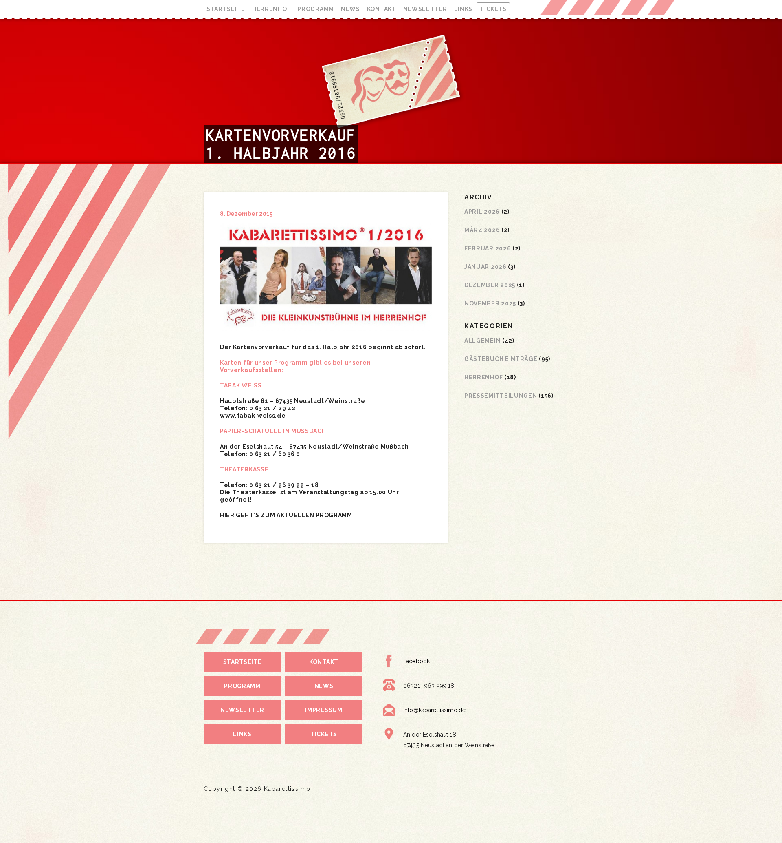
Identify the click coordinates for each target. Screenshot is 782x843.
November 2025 (490, 303)
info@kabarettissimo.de (434, 710)
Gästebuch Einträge (501, 359)
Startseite (225, 9)
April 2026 (482, 211)
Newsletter (425, 9)
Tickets (493, 9)
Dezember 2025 (489, 285)
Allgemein (482, 340)
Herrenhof (271, 9)
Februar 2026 (487, 248)
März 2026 (482, 230)
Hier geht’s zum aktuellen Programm (286, 515)
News (350, 9)
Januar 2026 (485, 266)
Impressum (323, 710)
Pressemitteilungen (500, 395)
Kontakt (381, 9)
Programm (315, 9)
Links (463, 9)
